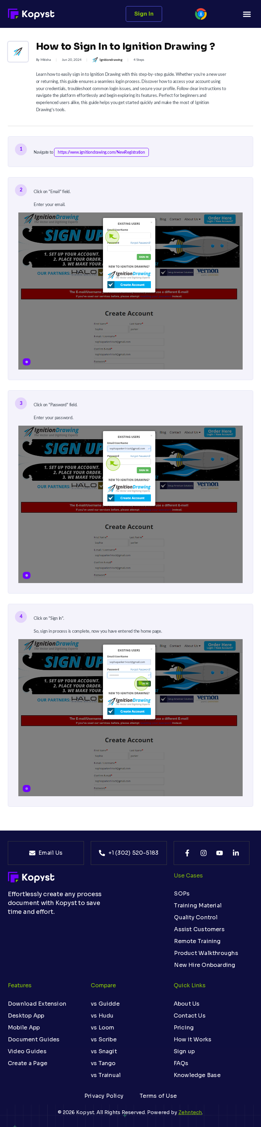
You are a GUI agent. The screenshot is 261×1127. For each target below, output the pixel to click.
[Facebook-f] (187, 853)
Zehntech (190, 1112)
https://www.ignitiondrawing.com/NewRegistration (101, 152)
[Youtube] (219, 853)
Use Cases (188, 875)
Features (20, 985)
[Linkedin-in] (236, 853)
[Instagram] (203, 853)
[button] (246, 13)
